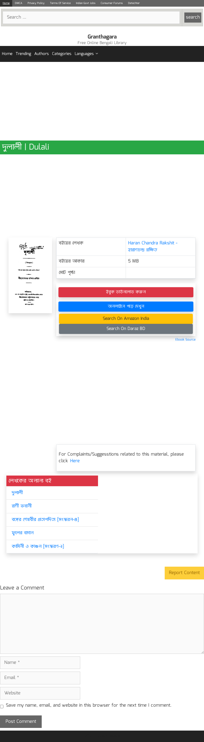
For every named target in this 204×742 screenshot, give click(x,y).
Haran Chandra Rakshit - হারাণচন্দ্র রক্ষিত (152, 247)
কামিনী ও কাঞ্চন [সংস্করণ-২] (38, 546)
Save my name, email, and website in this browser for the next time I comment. (89, 705)
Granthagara (102, 37)
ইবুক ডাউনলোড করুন (126, 292)
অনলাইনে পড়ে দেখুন (126, 306)
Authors (41, 54)
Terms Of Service (60, 3)
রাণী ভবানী (22, 506)
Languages (84, 54)
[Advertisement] (102, 101)
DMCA (18, 3)
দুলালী (17, 493)
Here (75, 461)
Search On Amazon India (126, 318)
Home (6, 3)
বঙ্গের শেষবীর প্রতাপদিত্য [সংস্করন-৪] (45, 519)
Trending (23, 54)
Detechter (134, 3)
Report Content (184, 572)
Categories (61, 54)
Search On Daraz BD (126, 328)
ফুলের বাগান (22, 533)
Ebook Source (185, 339)
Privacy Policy (36, 3)
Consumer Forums (112, 3)
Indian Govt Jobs (85, 3)
